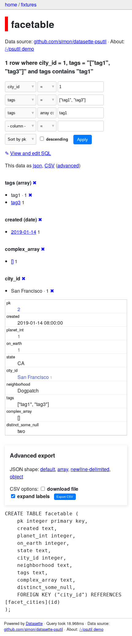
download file (62, 488)
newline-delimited (90, 469)
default (47, 469)
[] (12, 261)
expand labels (33, 496)
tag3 (16, 202)
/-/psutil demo (19, 48)
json (37, 165)
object (16, 476)
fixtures (29, 4)
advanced (68, 165)
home (11, 4)
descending (56, 139)
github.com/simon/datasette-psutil (70, 41)
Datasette (34, 623)
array (62, 469)
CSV (50, 165)
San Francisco (33, 376)
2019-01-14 (23, 231)
